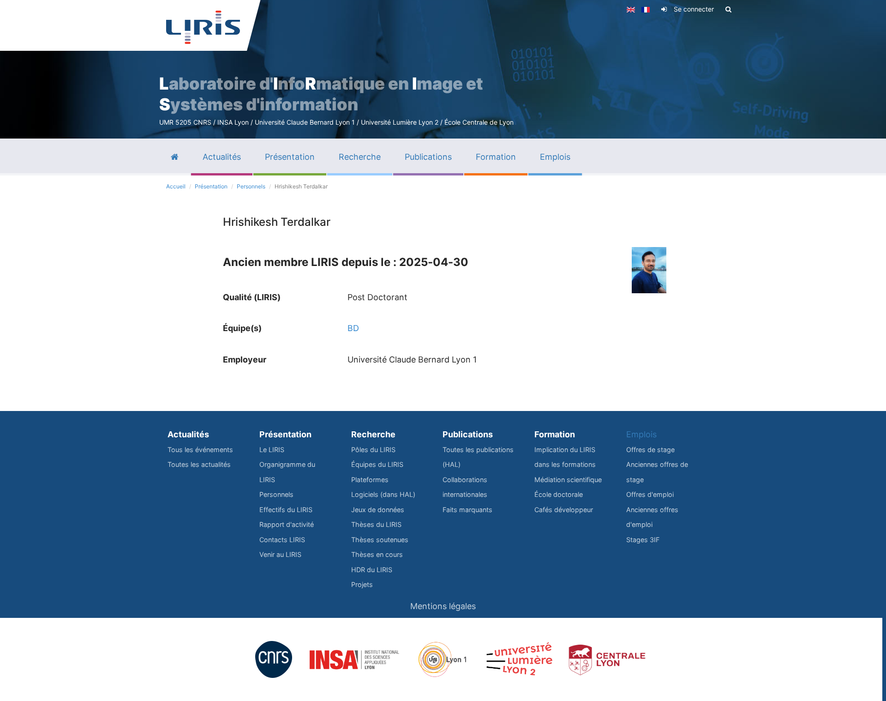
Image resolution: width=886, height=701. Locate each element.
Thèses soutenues (379, 540)
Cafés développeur (563, 510)
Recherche (373, 434)
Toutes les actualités (199, 464)
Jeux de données (377, 510)
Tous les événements (200, 449)
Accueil (176, 186)
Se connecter (694, 9)
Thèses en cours (377, 554)
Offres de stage (650, 449)
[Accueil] (203, 27)
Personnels (251, 186)
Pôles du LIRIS (373, 449)
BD (353, 328)
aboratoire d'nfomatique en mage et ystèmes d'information (321, 94)
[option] (443, 69)
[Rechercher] (728, 9)
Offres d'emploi (650, 494)
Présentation (211, 186)
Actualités (188, 434)
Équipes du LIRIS (377, 464)
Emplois (641, 434)
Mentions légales (443, 606)
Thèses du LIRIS (376, 524)
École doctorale (558, 494)
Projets (362, 584)
